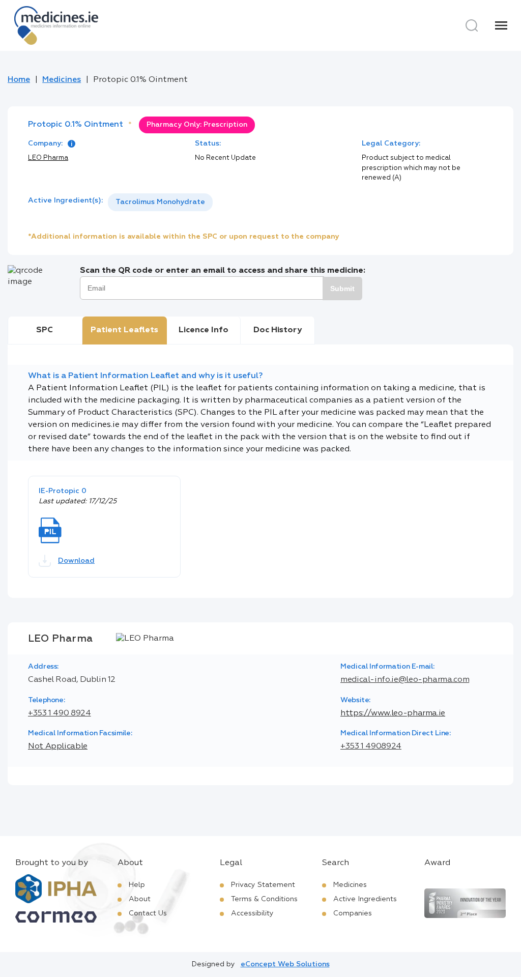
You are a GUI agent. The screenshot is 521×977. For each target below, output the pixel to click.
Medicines (61, 80)
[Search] (471, 25)
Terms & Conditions (264, 899)
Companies (352, 913)
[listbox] (160, 202)
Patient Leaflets (124, 330)
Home (19, 80)
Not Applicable (58, 746)
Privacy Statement (263, 884)
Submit (342, 288)
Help (137, 884)
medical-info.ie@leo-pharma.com (404, 680)
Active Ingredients (365, 899)
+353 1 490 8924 (59, 713)
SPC (44, 330)
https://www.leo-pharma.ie (392, 713)
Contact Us (148, 913)
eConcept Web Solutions (285, 964)
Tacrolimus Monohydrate (160, 202)
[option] (160, 202)
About (140, 899)
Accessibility (252, 913)
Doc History (277, 330)
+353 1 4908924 (370, 746)
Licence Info (203, 330)
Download (76, 560)
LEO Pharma (48, 158)
